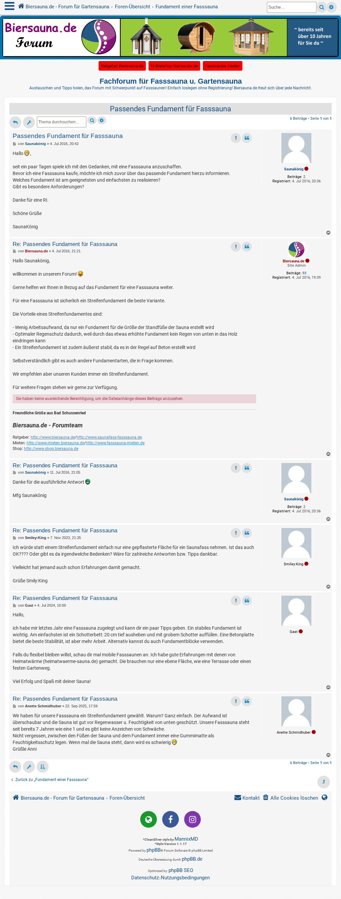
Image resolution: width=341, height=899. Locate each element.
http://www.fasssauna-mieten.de (115, 443)
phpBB (154, 850)
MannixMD (186, 839)
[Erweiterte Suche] (332, 7)
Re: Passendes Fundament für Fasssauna (65, 244)
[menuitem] (290, 798)
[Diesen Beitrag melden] (236, 138)
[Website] (148, 819)
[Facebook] (170, 819)
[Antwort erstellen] (15, 122)
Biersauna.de (293, 261)
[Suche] (322, 7)
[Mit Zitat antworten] (247, 138)
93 (304, 273)
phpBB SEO (181, 870)
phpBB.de (192, 859)
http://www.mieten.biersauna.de (55, 443)
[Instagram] (192, 819)
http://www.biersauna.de (53, 437)
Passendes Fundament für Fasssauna (170, 109)
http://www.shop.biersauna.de (51, 448)
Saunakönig (293, 169)
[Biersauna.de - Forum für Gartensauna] (170, 37)
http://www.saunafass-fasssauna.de (109, 437)
